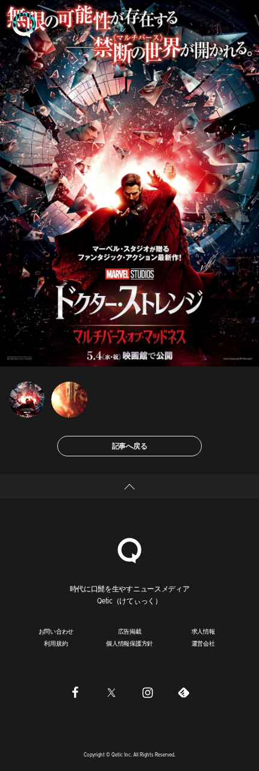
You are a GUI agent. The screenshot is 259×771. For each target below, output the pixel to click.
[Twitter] (111, 692)
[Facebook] (75, 692)
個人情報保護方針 (129, 643)
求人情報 (203, 631)
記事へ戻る (130, 445)
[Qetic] (24, 24)
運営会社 (203, 643)
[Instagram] (148, 692)
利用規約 (55, 643)
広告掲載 (130, 631)
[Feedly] (184, 692)
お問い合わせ (56, 631)
